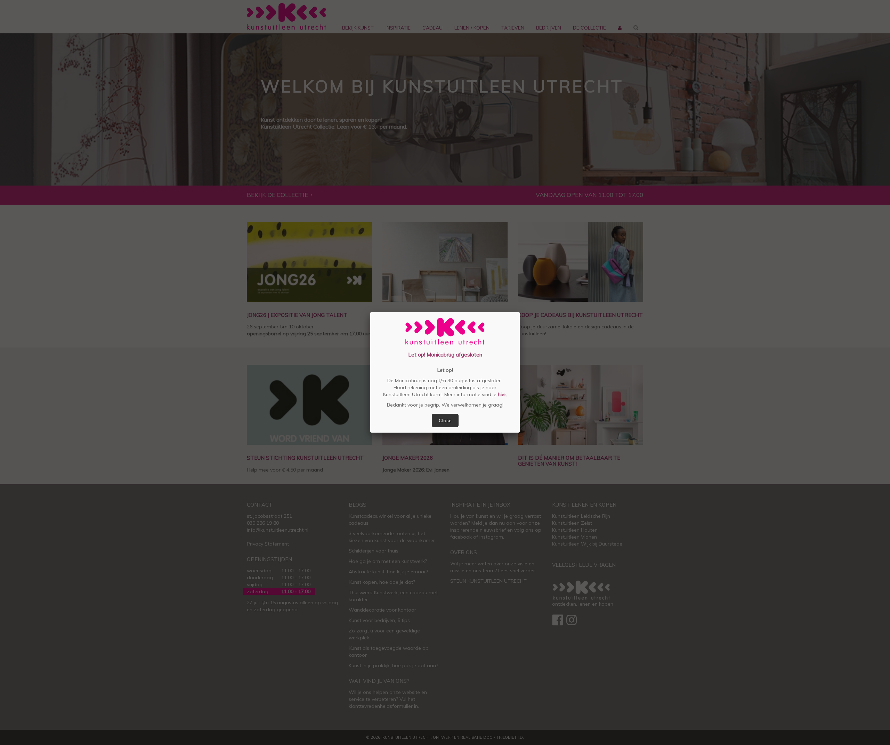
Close (445, 420)
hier (501, 394)
